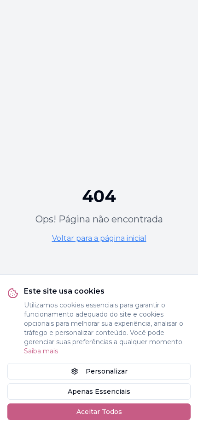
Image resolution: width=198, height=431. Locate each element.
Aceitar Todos (99, 412)
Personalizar (107, 371)
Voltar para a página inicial (99, 238)
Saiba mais (41, 351)
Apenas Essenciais (99, 391)
